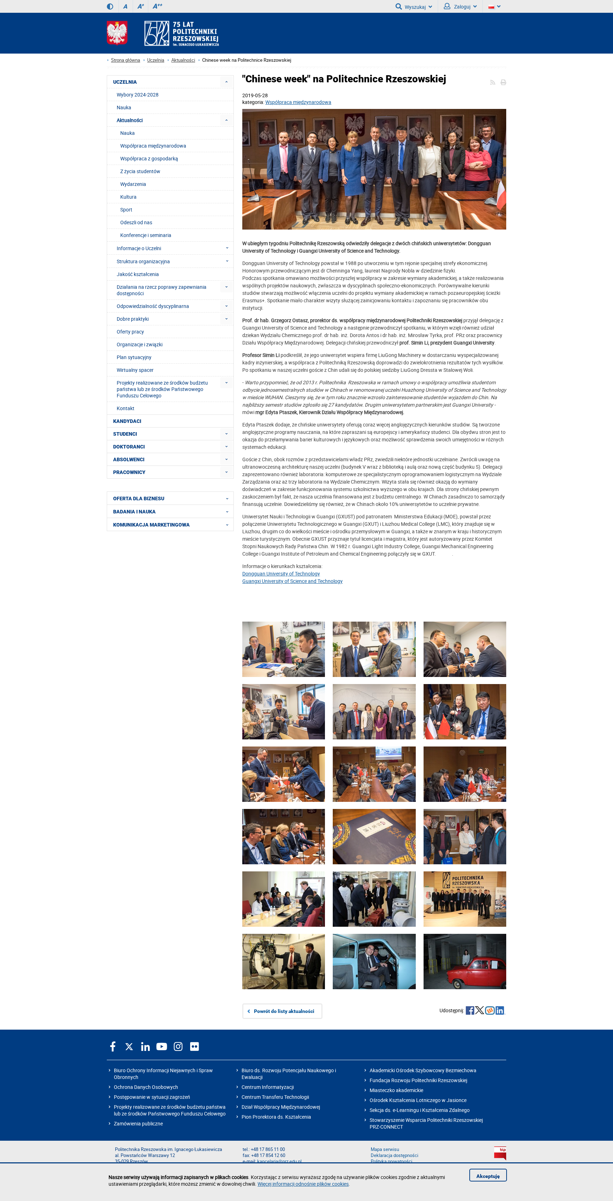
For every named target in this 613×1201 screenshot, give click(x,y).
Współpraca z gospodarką (149, 158)
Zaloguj (461, 6)
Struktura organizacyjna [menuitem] (143, 261)
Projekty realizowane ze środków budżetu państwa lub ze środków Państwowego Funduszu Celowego (170, 1110)
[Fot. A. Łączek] (283, 909)
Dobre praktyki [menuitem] (133, 318)
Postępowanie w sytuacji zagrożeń (152, 1096)
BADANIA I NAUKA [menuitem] (134, 511)
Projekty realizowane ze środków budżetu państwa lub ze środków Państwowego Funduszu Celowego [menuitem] (162, 389)
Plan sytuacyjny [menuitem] (134, 357)
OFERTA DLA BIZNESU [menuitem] (138, 498)
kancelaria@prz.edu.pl (279, 1161)
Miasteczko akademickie (396, 1090)
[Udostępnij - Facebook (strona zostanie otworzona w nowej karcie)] (470, 1011)
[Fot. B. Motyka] (374, 170)
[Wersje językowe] (494, 6)
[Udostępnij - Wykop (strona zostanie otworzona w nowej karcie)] (490, 1011)
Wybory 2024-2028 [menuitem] (138, 94)
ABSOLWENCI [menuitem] (128, 459)
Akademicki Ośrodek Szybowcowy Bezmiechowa (423, 1070)
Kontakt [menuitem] (125, 408)
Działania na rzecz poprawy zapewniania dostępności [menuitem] (161, 290)
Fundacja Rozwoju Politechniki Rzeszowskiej (418, 1080)
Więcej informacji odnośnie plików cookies (303, 1183)
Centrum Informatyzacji (268, 1087)
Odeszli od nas (136, 222)
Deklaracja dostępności (394, 1155)
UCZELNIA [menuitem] (125, 82)
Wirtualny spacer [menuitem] (135, 370)
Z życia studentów (140, 171)
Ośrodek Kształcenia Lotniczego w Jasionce (418, 1100)
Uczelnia (155, 60)
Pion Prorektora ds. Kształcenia (276, 1116)
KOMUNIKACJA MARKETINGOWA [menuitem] (151, 525)
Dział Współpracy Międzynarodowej (281, 1106)
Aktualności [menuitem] (130, 120)
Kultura (128, 196)
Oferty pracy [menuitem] (130, 331)
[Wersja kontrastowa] (109, 6)
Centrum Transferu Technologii (275, 1096)
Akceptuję (488, 1176)
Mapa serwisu (385, 1149)
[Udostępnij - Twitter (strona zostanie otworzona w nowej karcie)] (479, 1011)
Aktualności (183, 60)
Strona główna (125, 60)
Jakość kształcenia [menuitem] (138, 274)
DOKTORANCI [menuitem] (129, 447)
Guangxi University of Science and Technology (292, 581)
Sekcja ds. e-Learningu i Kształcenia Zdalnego (420, 1110)
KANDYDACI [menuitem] (127, 421)
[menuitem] (226, 81)
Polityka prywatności (391, 1161)
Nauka (127, 133)
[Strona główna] (163, 33)
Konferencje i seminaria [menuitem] (145, 235)
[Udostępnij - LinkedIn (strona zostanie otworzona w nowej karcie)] (501, 1011)
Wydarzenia (133, 184)
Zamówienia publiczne (138, 1123)
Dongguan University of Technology (281, 573)
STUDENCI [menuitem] (125, 434)
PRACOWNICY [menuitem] (129, 472)
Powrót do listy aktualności (284, 1011)
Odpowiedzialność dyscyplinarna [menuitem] (153, 306)
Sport (126, 209)
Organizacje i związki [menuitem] (139, 344)
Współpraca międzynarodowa (298, 102)
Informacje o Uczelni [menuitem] (139, 248)
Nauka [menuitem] (124, 107)
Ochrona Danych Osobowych (146, 1087)
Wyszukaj (415, 7)
